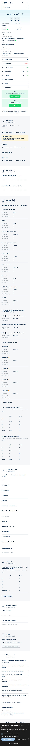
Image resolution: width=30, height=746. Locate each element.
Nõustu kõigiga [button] (8, 739)
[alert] (15, 734)
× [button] (28, 724)
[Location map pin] (15, 40)
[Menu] (26, 2)
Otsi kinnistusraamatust (11, 646)
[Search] (23, 2)
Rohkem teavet (25, 731)
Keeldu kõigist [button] (22, 739)
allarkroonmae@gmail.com (8, 44)
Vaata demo (15, 96)
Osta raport (15, 105)
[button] (15, 743)
